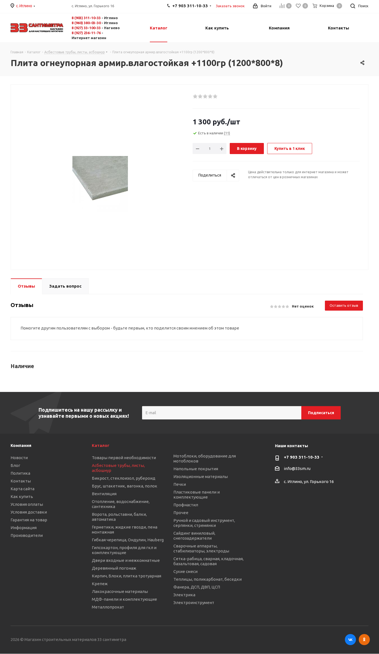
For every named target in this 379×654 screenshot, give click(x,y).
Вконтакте (350, 639)
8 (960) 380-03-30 (86, 23)
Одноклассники (364, 639)
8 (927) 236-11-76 (86, 33)
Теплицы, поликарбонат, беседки (207, 579)
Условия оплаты (27, 504)
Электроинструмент (193, 602)
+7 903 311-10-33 (301, 457)
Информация (24, 527)
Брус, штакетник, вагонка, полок (124, 486)
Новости (19, 457)
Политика (20, 473)
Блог (15, 465)
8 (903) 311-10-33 (86, 18)
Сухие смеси (185, 571)
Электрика (184, 594)
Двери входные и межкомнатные (126, 560)
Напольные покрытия (195, 468)
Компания (21, 445)
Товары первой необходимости (124, 457)
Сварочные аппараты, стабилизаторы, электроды (201, 548)
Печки (179, 484)
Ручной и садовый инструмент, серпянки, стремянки (204, 523)
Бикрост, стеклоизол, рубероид (123, 478)
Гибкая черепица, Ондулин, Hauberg (128, 539)
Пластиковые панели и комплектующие (196, 494)
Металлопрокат (108, 607)
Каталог (100, 445)
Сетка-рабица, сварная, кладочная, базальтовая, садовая (208, 561)
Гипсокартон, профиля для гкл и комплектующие (124, 550)
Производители (27, 535)
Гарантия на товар (29, 519)
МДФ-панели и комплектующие (124, 599)
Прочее (180, 512)
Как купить (22, 496)
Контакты (21, 481)
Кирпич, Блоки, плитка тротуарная (126, 575)
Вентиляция (104, 493)
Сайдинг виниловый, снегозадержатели (194, 535)
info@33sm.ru (297, 468)
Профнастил (185, 504)
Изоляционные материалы (200, 476)
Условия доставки (29, 512)
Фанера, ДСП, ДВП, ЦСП (196, 587)
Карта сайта (22, 488)
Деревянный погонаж (114, 568)
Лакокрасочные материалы (120, 591)
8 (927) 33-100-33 (86, 28)
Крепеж (100, 583)
